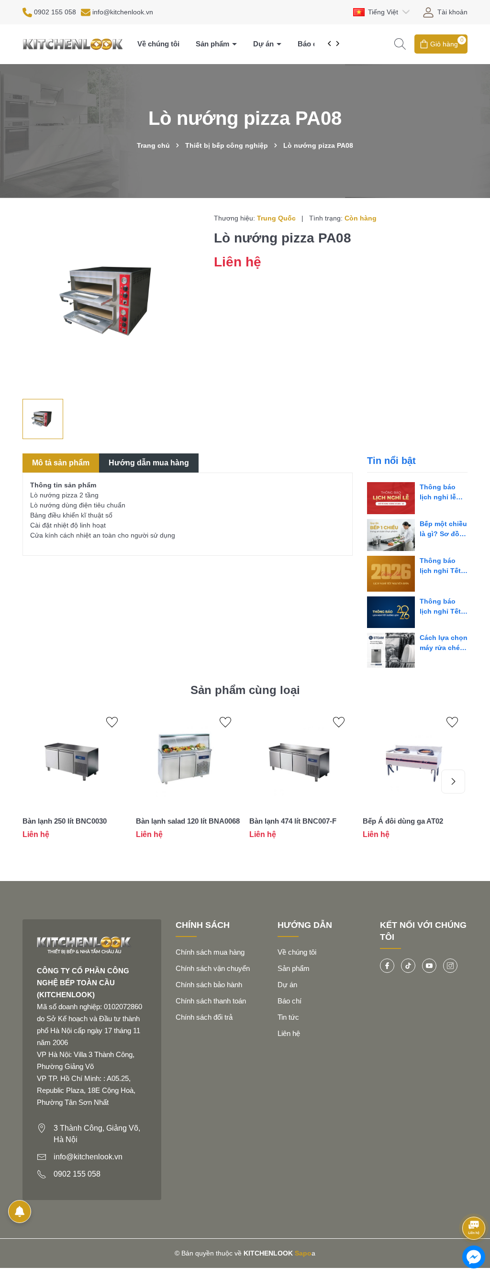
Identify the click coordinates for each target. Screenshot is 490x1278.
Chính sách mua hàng (210, 952)
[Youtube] (429, 965)
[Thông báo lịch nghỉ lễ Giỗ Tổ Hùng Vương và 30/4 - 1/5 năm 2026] (391, 498)
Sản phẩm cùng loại (245, 689)
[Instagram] (450, 965)
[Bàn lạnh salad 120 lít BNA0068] (188, 760)
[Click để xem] (111, 300)
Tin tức (288, 1017)
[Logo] (72, 43)
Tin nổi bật (391, 460)
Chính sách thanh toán (211, 1001)
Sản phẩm (213, 44)
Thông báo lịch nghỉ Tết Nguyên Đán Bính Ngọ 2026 (444, 566)
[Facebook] (387, 965)
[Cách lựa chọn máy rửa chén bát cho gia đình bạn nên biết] (391, 650)
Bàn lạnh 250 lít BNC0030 (64, 821)
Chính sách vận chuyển (213, 968)
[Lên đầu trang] (474, 1202)
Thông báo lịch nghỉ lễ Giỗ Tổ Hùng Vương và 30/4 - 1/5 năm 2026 (443, 492)
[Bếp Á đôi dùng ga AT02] (415, 760)
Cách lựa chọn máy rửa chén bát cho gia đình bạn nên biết (444, 643)
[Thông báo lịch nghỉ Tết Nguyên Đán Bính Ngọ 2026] (391, 574)
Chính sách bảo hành (209, 985)
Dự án (264, 44)
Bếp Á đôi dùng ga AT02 (403, 821)
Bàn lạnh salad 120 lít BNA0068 (188, 821)
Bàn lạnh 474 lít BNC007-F (292, 821)
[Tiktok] (408, 965)
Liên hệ (289, 1033)
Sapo (303, 1253)
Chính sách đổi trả (204, 1017)
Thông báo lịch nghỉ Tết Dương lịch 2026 (440, 607)
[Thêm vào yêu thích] (112, 722)
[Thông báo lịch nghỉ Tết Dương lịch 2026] (391, 612)
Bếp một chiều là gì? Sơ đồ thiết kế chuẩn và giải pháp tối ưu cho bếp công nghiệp (443, 529)
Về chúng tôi (158, 44)
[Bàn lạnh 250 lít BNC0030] (74, 760)
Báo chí (310, 44)
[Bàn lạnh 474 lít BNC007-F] (301, 760)
